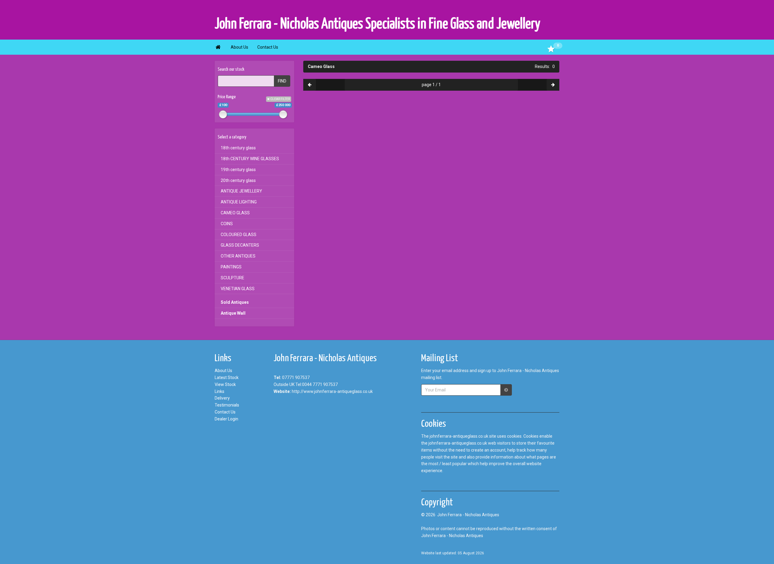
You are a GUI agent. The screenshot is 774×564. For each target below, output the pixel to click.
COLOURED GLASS (238, 234)
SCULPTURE (232, 277)
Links (219, 391)
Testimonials (227, 405)
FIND (282, 81)
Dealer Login (226, 419)
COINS (227, 223)
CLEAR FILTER (280, 99)
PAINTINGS (231, 266)
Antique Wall (233, 313)
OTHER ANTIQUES (238, 256)
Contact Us (267, 47)
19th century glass (238, 169)
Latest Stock (227, 377)
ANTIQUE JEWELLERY (241, 191)
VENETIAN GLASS (238, 288)
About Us (239, 47)
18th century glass (238, 147)
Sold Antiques (235, 302)
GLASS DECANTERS (240, 245)
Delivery (222, 398)
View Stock (225, 384)
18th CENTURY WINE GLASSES (250, 158)
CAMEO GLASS (235, 212)
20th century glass (238, 180)
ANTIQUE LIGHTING (239, 201)
